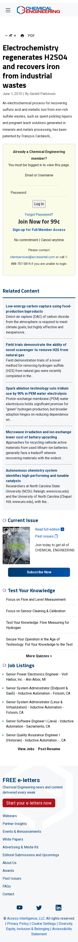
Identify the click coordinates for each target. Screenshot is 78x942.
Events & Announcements (22, 831)
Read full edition (48, 529)
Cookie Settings (44, 924)
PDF (31, 36)
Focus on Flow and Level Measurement (36, 599)
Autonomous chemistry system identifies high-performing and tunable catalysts (37, 475)
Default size (11, 36)
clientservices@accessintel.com (32, 257)
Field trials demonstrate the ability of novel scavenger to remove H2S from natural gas (37, 350)
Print (22, 36)
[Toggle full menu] (8, 10)
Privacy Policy (18, 924)
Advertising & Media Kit (20, 847)
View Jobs (26, 749)
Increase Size (15, 36)
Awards (8, 871)
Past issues (44, 536)
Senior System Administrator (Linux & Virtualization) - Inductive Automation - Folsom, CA (35, 707)
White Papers (13, 839)
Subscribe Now (39, 572)
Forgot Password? (39, 214)
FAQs (7, 886)
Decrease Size (6, 36)
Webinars (10, 816)
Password (18, 193)
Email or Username (39, 175)
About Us (9, 863)
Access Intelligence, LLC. (26, 918)
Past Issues (12, 878)
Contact (8, 894)
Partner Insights (15, 824)
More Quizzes (37, 656)
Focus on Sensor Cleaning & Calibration (35, 611)
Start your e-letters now (29, 803)
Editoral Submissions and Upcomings (31, 855)
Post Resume (49, 749)
